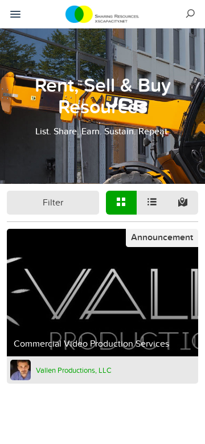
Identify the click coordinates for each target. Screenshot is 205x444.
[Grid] (121, 203)
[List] (152, 203)
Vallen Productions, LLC (74, 370)
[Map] (182, 203)
